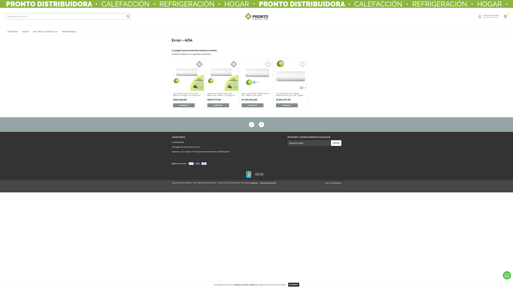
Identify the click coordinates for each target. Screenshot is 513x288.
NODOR (25, 32)
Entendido (293, 284)
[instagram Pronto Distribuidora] (251, 124)
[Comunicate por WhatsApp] (507, 275)
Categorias (12, 32)
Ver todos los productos (45, 32)
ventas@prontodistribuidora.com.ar (185, 147)
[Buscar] (128, 16)
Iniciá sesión (493, 15)
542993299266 (178, 142)
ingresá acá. (254, 183)
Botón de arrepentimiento (268, 183)
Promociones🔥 (69, 32)
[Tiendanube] (333, 183)
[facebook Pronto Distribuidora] (261, 124)
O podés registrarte (490, 17)
